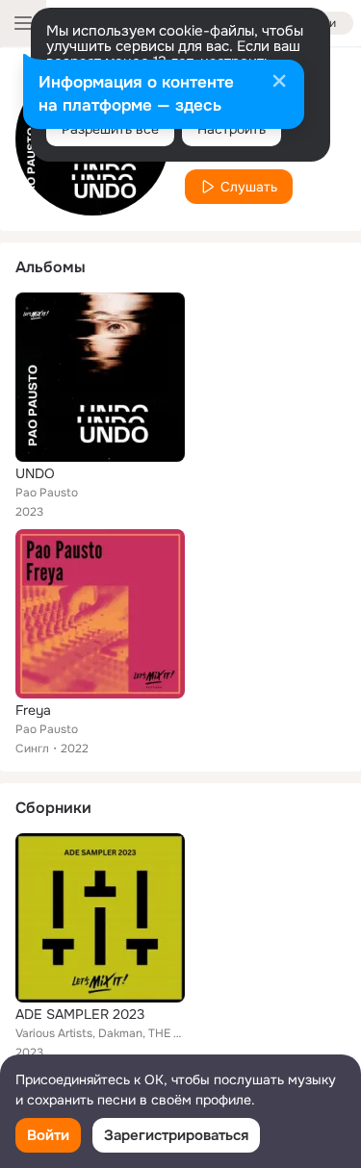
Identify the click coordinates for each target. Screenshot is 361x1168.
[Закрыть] (279, 82)
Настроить (231, 129)
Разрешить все (110, 129)
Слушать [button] (248, 186)
